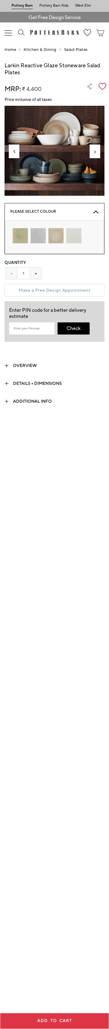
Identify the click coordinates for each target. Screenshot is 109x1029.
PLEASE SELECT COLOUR (33, 211)
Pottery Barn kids (53, 5)
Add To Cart (54, 1021)
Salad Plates (76, 49)
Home (10, 49)
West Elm (83, 5)
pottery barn (22, 5)
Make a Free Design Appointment (55, 290)
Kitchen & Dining (40, 49)
